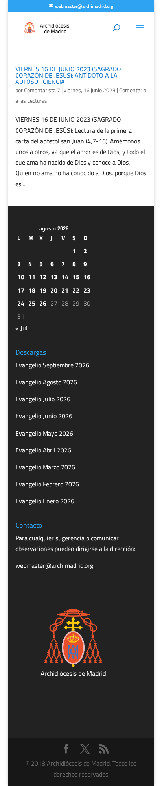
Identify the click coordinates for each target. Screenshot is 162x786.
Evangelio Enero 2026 (44, 501)
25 (31, 303)
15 (75, 277)
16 (86, 277)
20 (53, 290)
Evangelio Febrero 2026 (47, 484)
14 (64, 277)
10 (20, 277)
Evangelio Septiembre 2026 (52, 365)
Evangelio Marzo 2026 (45, 467)
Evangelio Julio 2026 (42, 399)
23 (86, 290)
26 (42, 303)
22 (75, 290)
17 (20, 290)
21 (64, 290)
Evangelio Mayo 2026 (44, 433)
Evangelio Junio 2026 (43, 416)
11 (31, 277)
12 (42, 277)
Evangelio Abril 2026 (43, 450)
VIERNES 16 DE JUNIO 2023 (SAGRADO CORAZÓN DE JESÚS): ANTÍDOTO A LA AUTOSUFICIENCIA (68, 75)
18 (31, 290)
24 (20, 303)
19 (42, 290)
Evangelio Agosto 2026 (46, 382)
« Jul (21, 328)
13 (53, 277)
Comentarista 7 (42, 90)
